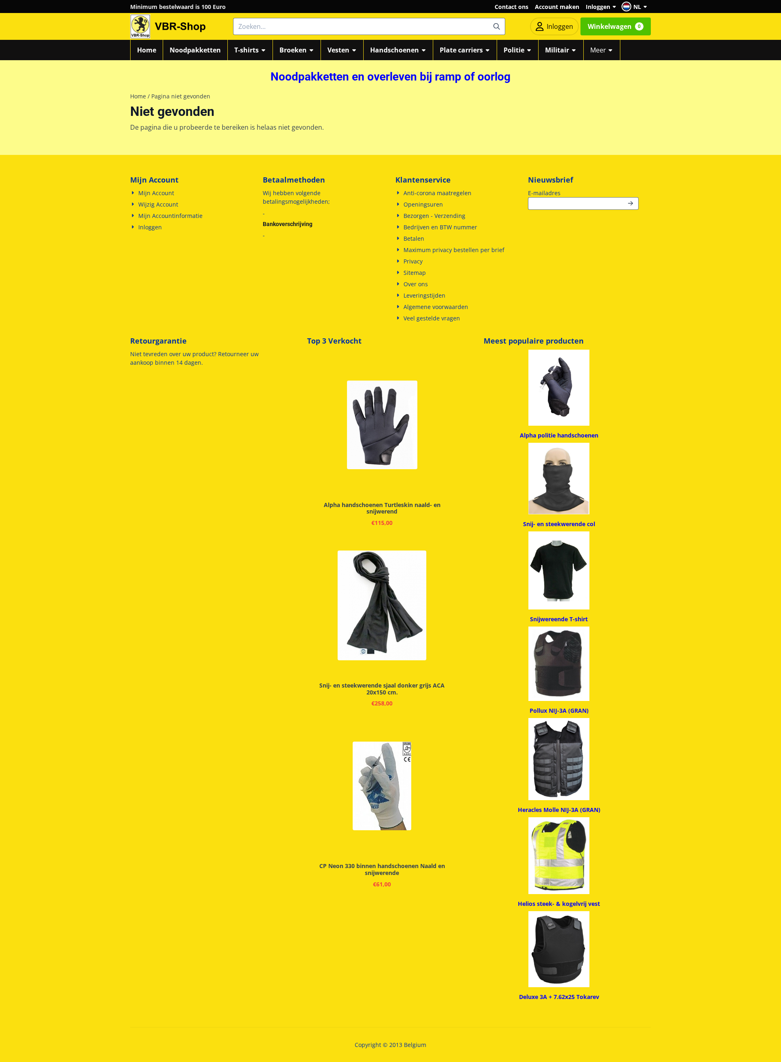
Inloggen (598, 7)
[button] (635, 6)
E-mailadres (583, 193)
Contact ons (511, 7)
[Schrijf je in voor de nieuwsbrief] (631, 203)
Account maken (557, 7)
